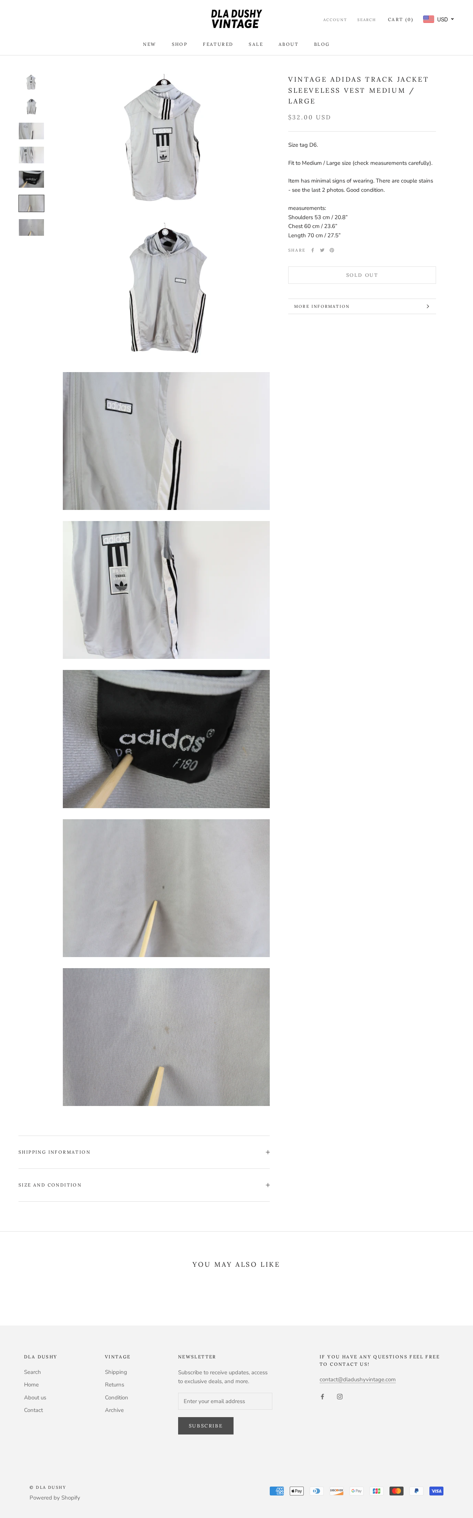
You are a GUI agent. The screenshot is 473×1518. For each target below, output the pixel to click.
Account (335, 19)
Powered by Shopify (55, 1497)
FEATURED (218, 44)
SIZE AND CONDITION (50, 1185)
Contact (33, 1410)
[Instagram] (340, 1396)
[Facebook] (312, 250)
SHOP (180, 44)
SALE (256, 44)
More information (322, 306)
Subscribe (206, 1426)
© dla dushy (48, 1487)
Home (31, 1384)
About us (35, 1397)
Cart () (401, 19)
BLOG (322, 44)
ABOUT (289, 44)
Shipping (116, 1372)
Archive (114, 1410)
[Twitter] (322, 250)
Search (366, 19)
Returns (114, 1384)
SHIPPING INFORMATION (54, 1152)
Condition (116, 1397)
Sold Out (362, 275)
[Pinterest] (332, 250)
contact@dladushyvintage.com (358, 1379)
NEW (149, 44)
